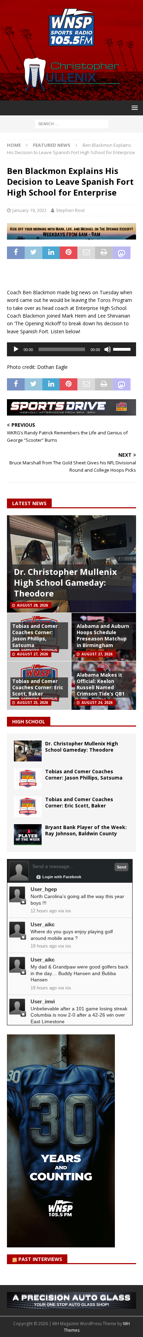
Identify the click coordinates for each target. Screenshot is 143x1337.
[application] (71, 349)
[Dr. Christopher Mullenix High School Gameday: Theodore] (28, 750)
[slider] (123, 348)
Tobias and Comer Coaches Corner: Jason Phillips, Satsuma (35, 635)
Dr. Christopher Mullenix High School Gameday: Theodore (65, 582)
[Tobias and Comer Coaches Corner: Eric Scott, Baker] (28, 806)
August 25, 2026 (32, 702)
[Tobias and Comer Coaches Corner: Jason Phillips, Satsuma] (28, 778)
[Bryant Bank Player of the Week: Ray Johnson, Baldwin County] (28, 834)
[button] (133, 107)
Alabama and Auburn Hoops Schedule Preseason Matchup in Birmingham (103, 635)
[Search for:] (71, 123)
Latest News (29, 503)
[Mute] (107, 349)
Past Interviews (40, 1259)
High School (28, 721)
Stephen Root (70, 210)
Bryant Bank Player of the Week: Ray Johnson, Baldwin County (86, 830)
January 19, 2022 (29, 210)
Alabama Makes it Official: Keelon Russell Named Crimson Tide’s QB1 (101, 684)
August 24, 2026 (97, 702)
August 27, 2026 (32, 654)
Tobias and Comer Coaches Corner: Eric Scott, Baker (37, 687)
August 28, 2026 (32, 605)
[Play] (15, 349)
